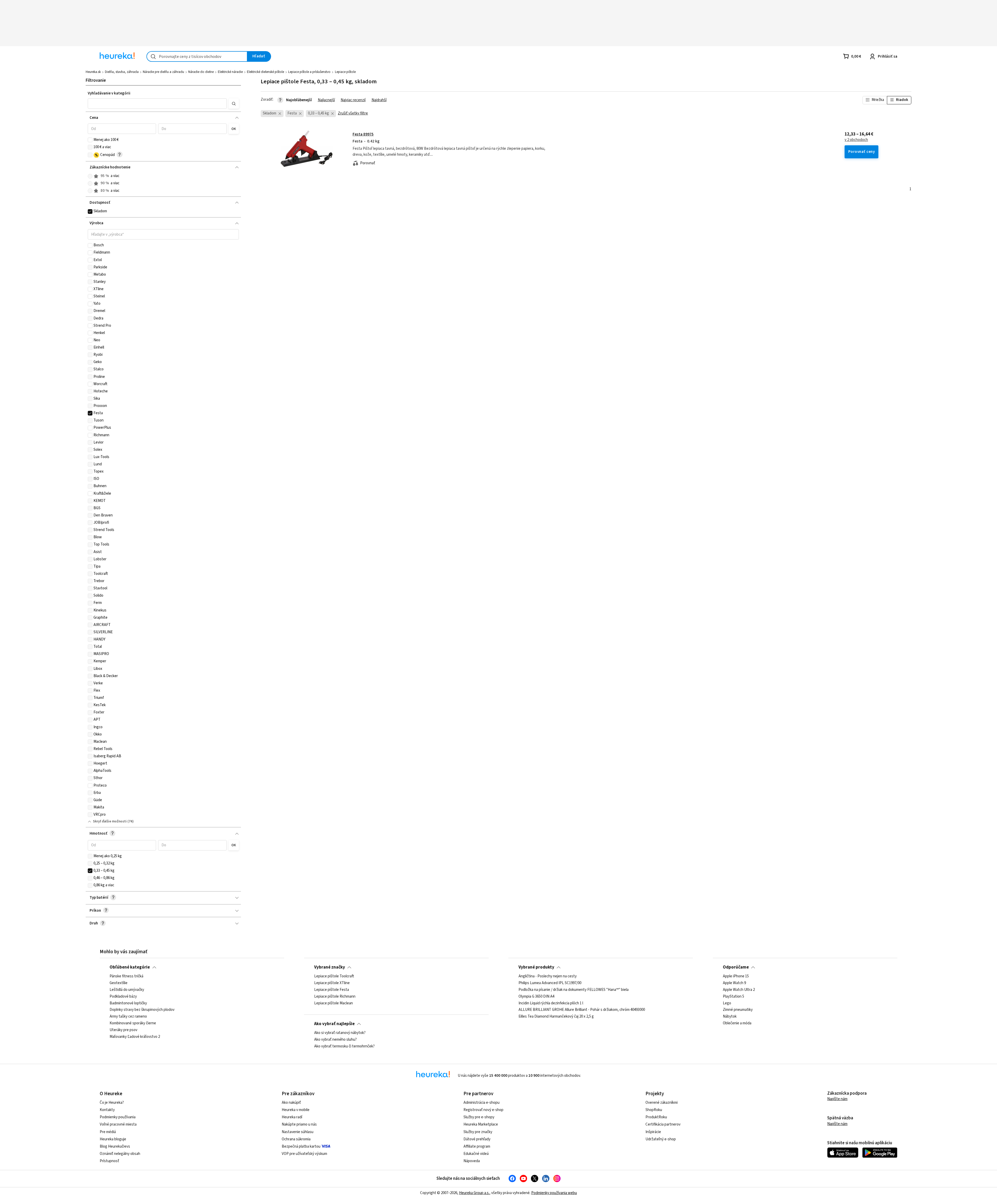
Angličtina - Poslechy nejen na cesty (547, 976)
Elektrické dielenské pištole (265, 72)
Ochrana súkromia (296, 1139)
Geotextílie (118, 983)
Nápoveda (471, 1161)
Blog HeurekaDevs (115, 1146)
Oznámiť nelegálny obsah (120, 1153)
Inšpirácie (653, 1132)
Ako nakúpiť (291, 1102)
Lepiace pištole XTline (332, 983)
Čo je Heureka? (112, 1102)
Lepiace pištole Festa (331, 989)
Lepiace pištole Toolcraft (334, 976)
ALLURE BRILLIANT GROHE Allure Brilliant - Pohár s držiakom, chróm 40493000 (581, 1010)
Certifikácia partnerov (663, 1124)
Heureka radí (292, 1117)
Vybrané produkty (536, 967)
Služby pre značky (477, 1132)
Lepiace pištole (345, 72)
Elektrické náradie (230, 72)
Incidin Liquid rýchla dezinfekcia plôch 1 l (550, 1003)
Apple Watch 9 (734, 983)
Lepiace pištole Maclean (333, 1003)
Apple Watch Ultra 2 (739, 989)
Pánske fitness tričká (126, 976)
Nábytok (730, 1016)
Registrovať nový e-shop (483, 1110)
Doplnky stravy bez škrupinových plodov (142, 1010)
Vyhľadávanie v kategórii (109, 93)
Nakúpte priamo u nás (299, 1124)
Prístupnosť (109, 1161)
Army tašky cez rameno (128, 1016)
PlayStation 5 (733, 996)
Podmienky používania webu (554, 1193)
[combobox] (196, 56)
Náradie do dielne (201, 72)
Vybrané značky (329, 967)
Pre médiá (108, 1132)
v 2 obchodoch (856, 139)
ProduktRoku (656, 1117)
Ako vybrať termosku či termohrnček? (344, 1046)
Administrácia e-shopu (481, 1102)
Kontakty (107, 1110)
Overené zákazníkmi (661, 1102)
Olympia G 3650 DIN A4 (536, 996)
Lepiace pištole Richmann (334, 996)
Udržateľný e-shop (660, 1139)
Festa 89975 (363, 134)
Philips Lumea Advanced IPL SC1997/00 (549, 983)
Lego (727, 1003)
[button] (157, 103)
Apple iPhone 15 (736, 976)
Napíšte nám (837, 1099)
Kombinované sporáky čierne (133, 1023)
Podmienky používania (118, 1117)
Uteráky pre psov (123, 1030)
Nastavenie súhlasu (297, 1132)
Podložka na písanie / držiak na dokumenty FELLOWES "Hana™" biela (573, 989)
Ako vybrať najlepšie (334, 1024)
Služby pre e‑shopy (478, 1117)
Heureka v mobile (295, 1110)
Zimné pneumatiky (738, 1010)
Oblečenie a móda (737, 1023)
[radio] (90, 176)
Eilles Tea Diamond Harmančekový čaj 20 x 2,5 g (556, 1016)
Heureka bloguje (113, 1139)
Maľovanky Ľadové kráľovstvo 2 (135, 1036)
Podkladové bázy (123, 996)
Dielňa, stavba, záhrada (122, 72)
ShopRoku (653, 1110)
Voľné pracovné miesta (118, 1124)
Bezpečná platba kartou (301, 1146)
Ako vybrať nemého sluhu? (335, 1039)
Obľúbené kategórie (130, 967)
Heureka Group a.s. (474, 1193)
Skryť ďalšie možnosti (110, 821)
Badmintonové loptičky (128, 1003)
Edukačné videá (476, 1153)
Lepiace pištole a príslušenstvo (309, 72)
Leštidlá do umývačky (127, 989)
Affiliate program (476, 1146)
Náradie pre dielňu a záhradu (163, 72)
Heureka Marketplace (480, 1124)
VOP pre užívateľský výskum (304, 1153)
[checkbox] (90, 140)
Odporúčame (736, 967)
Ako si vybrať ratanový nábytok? (340, 1033)
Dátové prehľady (476, 1139)
